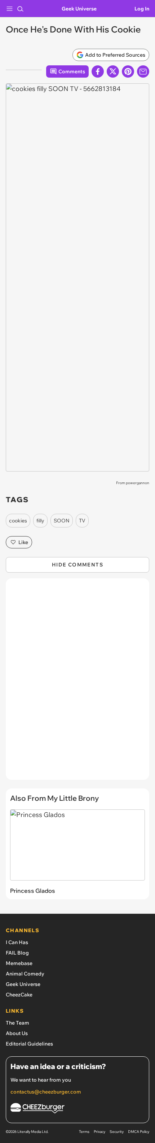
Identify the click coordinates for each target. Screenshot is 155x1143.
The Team (17, 1023)
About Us (17, 1033)
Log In (141, 8)
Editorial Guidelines (29, 1043)
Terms (84, 1131)
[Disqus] (77, 682)
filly (40, 520)
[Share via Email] (143, 71)
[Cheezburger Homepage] (77, 1109)
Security (117, 1131)
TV (82, 520)
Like (23, 542)
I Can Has (17, 942)
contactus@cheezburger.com (45, 1091)
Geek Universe (79, 8)
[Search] (20, 9)
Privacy (99, 1131)
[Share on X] (113, 71)
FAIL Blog (17, 952)
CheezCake (19, 994)
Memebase (19, 963)
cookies (18, 520)
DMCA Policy (138, 1131)
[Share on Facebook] (98, 71)
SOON (62, 520)
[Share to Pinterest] (128, 71)
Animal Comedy (25, 973)
